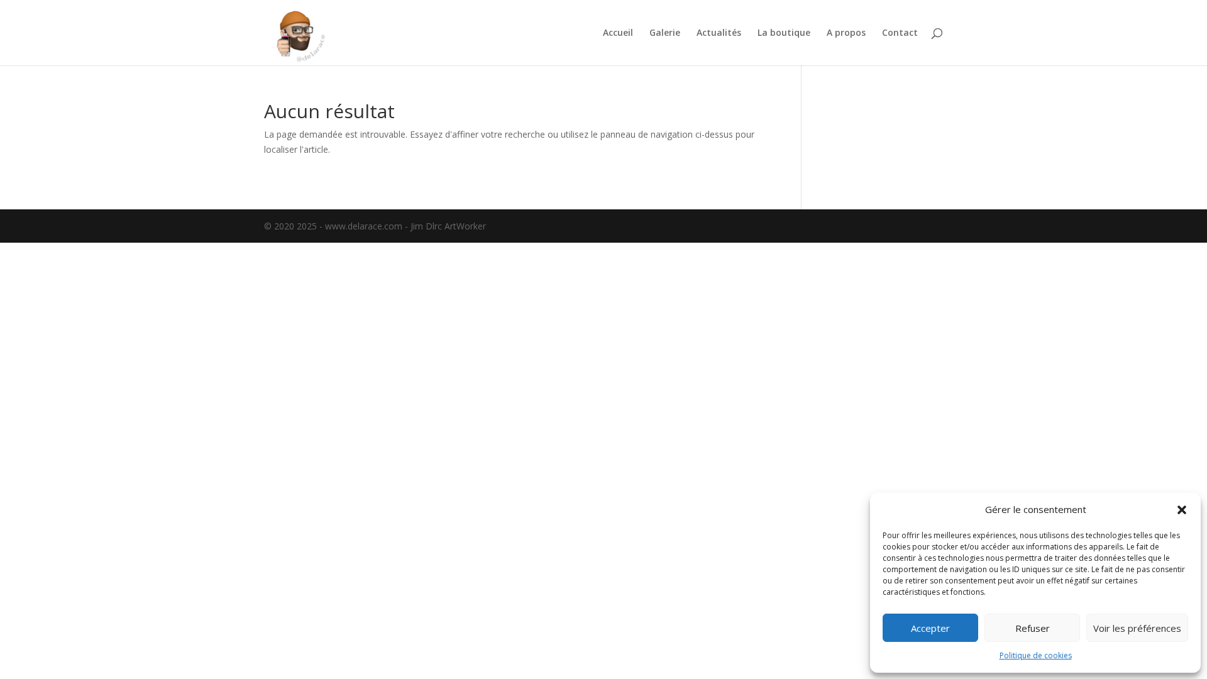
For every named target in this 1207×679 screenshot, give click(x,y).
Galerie (664, 33)
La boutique (784, 33)
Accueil (618, 33)
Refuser (1032, 628)
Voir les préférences (1137, 628)
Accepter (930, 628)
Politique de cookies (1036, 655)
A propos (846, 33)
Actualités (719, 33)
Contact (900, 33)
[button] (1182, 510)
